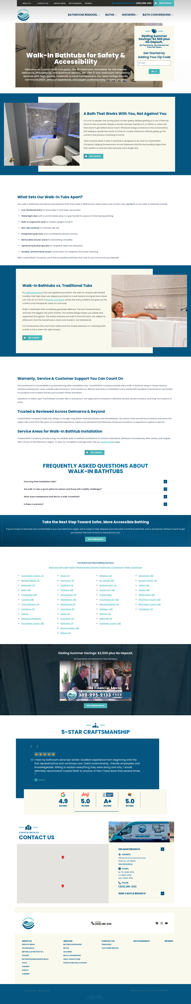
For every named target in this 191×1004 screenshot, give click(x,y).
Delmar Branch (129, 849)
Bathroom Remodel (82, 15)
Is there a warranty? (34, 504)
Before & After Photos (32, 951)
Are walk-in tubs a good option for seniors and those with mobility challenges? (63, 489)
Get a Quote (95, 156)
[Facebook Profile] (157, 923)
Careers (26, 974)
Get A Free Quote (95, 539)
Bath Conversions (157, 15)
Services (68, 941)
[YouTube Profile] (166, 923)
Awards (25, 966)
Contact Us (43, 3)
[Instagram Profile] (161, 923)
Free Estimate (165, 3)
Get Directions (125, 864)
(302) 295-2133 (127, 886)
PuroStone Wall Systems (75, 963)
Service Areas (60, 3)
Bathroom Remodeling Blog (35, 959)
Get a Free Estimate (95, 706)
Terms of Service (29, 991)
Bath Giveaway (75, 3)
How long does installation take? (40, 481)
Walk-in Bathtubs (71, 959)
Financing (106, 944)
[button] (96, 811)
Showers (128, 15)
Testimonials (28, 948)
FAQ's (24, 963)
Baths (109, 15)
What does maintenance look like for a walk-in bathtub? (52, 496)
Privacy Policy (44, 991)
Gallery (25, 955)
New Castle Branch (132, 893)
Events (25, 970)
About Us (27, 3)
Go (153, 71)
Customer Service (110, 948)
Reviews (88, 3)
